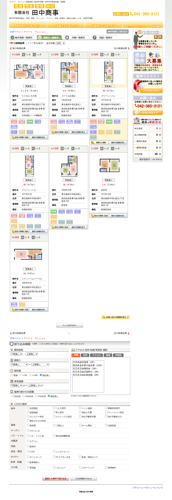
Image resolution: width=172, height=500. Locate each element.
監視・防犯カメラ (90, 457)
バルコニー (61, 468)
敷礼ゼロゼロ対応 (38, 421)
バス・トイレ (17, 435)
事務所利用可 (114, 408)
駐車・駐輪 (16, 462)
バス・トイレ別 (37, 436)
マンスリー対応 (37, 417)
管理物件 (112, 468)
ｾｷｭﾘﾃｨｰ (15, 457)
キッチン (15, 430)
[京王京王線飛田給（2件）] (88, 368)
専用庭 (33, 468)
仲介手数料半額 (89, 417)
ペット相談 (87, 408)
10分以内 (29, 396)
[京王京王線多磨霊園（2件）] (88, 375)
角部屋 (33, 426)
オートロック (36, 457)
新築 (16, 375)
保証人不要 (87, 412)
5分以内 (17, 396)
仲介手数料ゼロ (115, 417)
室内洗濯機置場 (63, 436)
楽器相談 (34, 412)
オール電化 (87, 426)
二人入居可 (61, 408)
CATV (32, 452)
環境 (13, 425)
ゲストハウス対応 (64, 417)
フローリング (88, 468)
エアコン (34, 441)
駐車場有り (35, 462)
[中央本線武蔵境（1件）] (88, 362)
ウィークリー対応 (116, 412)
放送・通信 (16, 451)
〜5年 (24, 375)
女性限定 (34, 408)
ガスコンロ (35, 431)
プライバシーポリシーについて (147, 488)
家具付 (33, 447)
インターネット (63, 452)
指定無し (46, 375)
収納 (13, 446)
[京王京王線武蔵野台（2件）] (88, 371)
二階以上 (60, 426)
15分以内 (42, 396)
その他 (14, 467)
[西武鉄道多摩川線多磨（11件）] (88, 365)
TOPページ (15, 32)
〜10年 (35, 375)
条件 (13, 408)
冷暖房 (14, 441)
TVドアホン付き (63, 457)
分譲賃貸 (112, 426)
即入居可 (60, 412)
